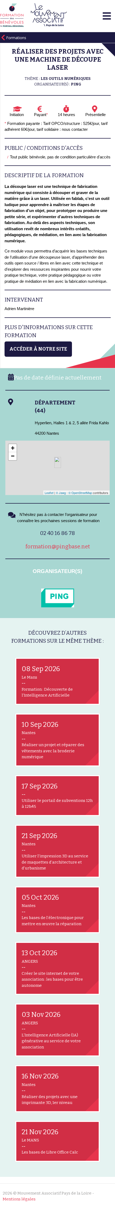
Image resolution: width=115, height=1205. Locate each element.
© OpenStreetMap (80, 492)
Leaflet (49, 492)
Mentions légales (19, 1199)
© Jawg (61, 492)
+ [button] (12, 448)
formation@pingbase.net (57, 546)
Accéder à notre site (38, 349)
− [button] (12, 456)
